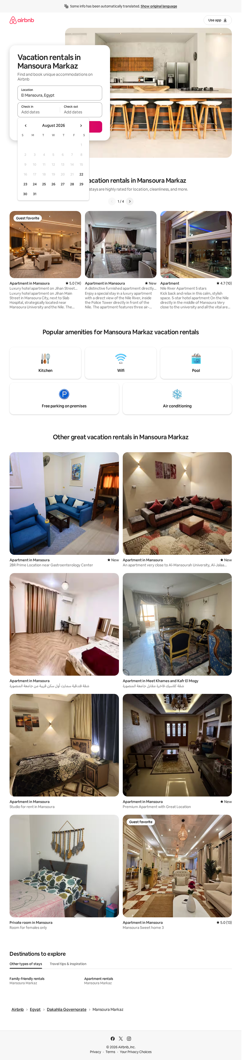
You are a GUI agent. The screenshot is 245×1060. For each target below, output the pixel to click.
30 (25, 194)
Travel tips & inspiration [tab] (68, 964)
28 (72, 184)
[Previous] (112, 201)
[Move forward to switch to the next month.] (80, 125)
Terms (110, 1052)
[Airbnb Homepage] (22, 20)
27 (63, 184)
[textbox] (38, 112)
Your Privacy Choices (136, 1052)
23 (25, 184)
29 (81, 184)
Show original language (159, 6)
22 (81, 174)
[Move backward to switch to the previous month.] (25, 125)
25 (44, 184)
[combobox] (59, 95)
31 (34, 194)
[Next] (130, 201)
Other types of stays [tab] (26, 964)
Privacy (95, 1052)
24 (35, 184)
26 (53, 184)
